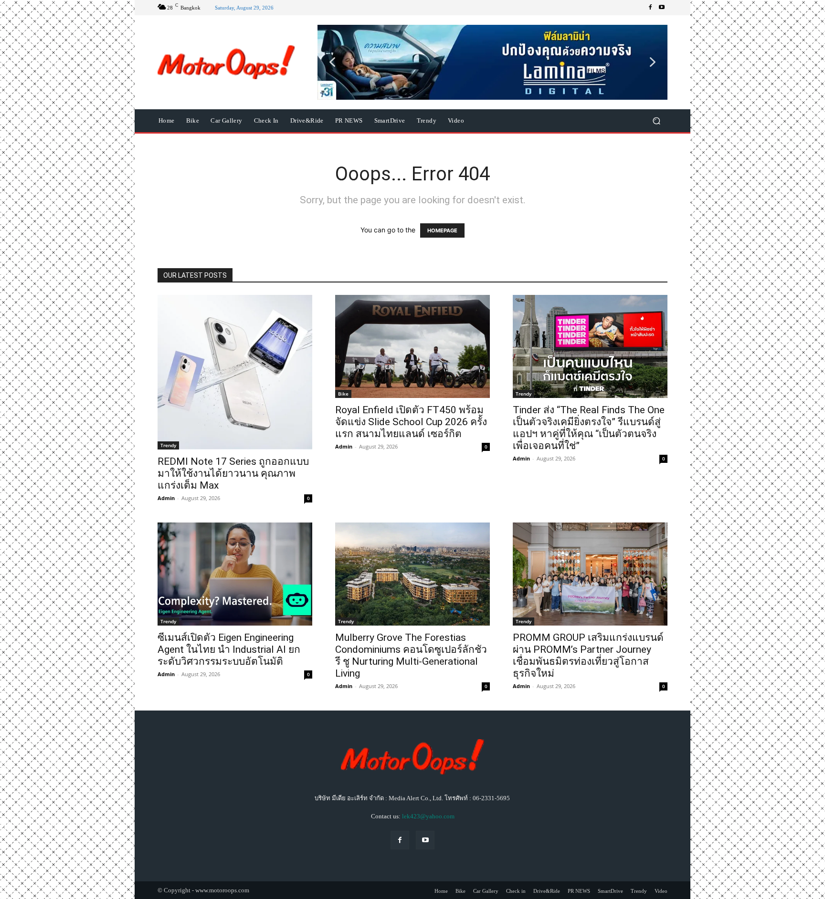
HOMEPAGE (442, 230)
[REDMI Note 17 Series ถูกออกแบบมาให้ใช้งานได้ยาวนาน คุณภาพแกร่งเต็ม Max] (235, 372)
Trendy (168, 445)
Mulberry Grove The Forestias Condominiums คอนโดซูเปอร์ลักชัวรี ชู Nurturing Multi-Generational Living (411, 655)
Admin (166, 498)
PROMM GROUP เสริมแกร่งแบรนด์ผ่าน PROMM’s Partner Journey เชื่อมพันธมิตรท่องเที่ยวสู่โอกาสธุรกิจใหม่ (588, 655)
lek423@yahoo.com (428, 816)
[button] (492, 62)
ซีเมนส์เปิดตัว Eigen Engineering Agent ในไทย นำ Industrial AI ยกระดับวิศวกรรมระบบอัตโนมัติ (229, 649)
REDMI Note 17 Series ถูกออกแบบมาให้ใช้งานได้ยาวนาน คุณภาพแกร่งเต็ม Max (233, 473)
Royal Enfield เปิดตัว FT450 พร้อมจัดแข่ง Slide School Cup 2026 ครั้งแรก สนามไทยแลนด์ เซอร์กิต (411, 421)
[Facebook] (650, 7)
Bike (343, 393)
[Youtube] (661, 7)
